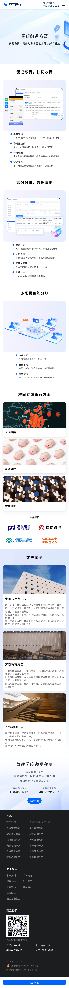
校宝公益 (11, 892)
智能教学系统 (13, 856)
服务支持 (11, 881)
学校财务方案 (36, 845)
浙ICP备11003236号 (15, 961)
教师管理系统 (36, 833)
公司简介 (27, 875)
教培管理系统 (13, 828)
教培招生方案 (13, 851)
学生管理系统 (36, 828)
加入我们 (27, 881)
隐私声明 (27, 887)
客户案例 (11, 875)
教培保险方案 (13, 839)
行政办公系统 (36, 839)
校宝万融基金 (13, 898)
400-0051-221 (51, 5)
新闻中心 (11, 887)
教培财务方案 (13, 833)
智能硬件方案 (36, 851)
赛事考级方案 (13, 845)
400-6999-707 (49, 792)
